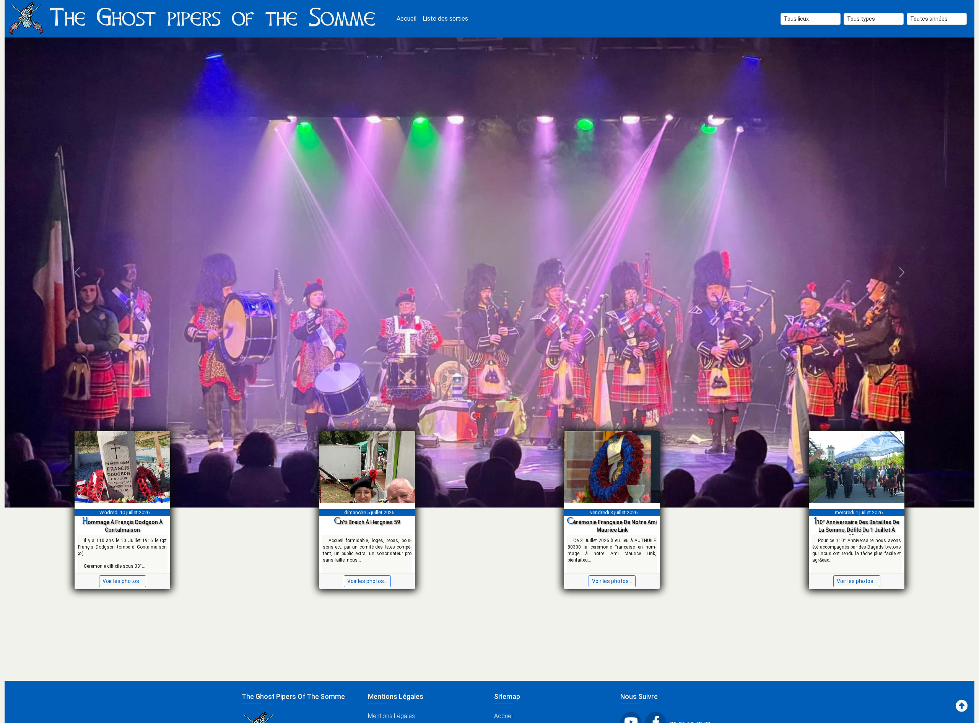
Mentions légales (391, 716)
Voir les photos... (122, 581)
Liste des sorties (445, 18)
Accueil (406, 18)
